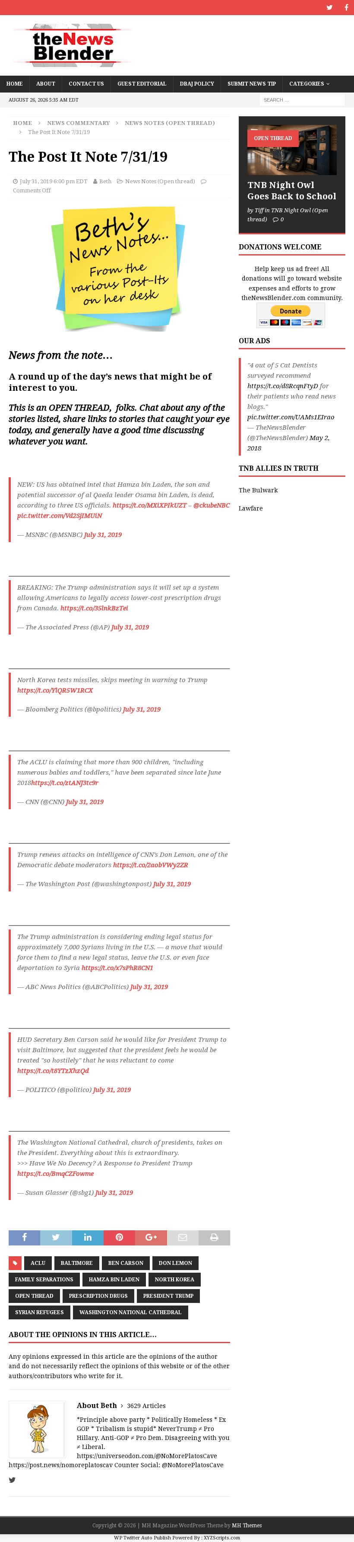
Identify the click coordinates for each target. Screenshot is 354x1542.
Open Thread (34, 1296)
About (45, 84)
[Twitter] (329, 7)
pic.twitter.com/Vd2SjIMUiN (59, 516)
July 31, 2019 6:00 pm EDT (54, 181)
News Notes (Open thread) (160, 181)
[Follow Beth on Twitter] (12, 1480)
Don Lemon (175, 1263)
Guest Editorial (142, 84)
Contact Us (86, 84)
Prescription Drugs (98, 1296)
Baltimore (77, 1263)
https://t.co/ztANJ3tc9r (64, 783)
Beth (105, 181)
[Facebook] (346, 7)
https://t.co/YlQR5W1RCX (55, 690)
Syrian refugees (39, 1312)
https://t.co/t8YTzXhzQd (53, 1071)
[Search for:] (302, 99)
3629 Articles (146, 1405)
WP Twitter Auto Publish (142, 1538)
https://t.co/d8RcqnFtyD (282, 386)
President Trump (168, 1296)
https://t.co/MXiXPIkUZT (149, 505)
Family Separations (44, 1280)
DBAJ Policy (197, 84)
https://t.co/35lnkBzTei (94, 608)
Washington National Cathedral (130, 1312)
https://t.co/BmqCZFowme (55, 1174)
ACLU (38, 1263)
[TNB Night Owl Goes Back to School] (292, 150)
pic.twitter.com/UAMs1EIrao (291, 417)
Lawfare (251, 508)
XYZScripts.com (222, 1538)
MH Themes (247, 1526)
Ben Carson (125, 1263)
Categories (306, 84)
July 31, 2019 (103, 535)
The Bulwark (258, 490)
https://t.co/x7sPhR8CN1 (117, 968)
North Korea (174, 1280)
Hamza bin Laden (114, 1280)
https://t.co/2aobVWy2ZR (150, 865)
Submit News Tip (252, 84)
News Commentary (78, 123)
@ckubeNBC (211, 505)
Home (14, 84)
